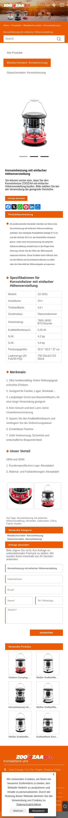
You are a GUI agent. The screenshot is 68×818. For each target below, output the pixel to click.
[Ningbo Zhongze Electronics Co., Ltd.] (16, 5)
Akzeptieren (38, 810)
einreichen (46, 632)
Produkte (16, 25)
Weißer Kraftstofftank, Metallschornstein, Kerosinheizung (48, 707)
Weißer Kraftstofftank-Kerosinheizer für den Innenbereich (48, 677)
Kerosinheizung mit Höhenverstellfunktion (21, 707)
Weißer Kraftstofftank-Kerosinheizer (21, 736)
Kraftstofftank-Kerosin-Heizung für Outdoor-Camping (48, 736)
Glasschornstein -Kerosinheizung (24, 539)
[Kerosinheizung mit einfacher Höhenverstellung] (34, 123)
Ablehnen (18, 810)
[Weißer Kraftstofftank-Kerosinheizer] (20, 722)
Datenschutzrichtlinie (29, 804)
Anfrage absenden (16, 198)
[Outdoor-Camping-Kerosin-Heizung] (20, 663)
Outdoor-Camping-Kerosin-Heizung (21, 677)
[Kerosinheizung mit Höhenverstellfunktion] (20, 692)
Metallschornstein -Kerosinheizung (42, 25)
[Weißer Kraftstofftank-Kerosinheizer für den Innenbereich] (48, 663)
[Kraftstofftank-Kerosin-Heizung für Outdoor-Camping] (48, 722)
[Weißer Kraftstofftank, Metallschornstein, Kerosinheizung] (48, 692)
